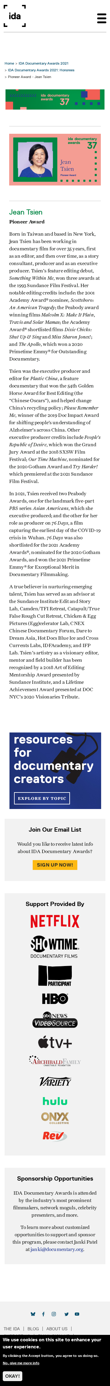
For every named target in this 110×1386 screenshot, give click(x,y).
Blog (33, 1329)
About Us (57, 1329)
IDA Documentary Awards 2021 (43, 63)
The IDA (12, 1329)
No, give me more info (21, 1363)
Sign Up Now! (55, 865)
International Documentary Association (15, 16)
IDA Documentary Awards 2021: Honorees (41, 70)
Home (9, 63)
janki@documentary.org (57, 1249)
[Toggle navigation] (101, 16)
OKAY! (12, 1376)
